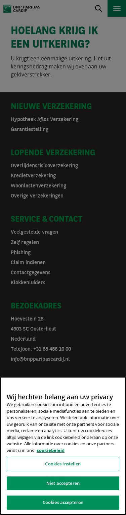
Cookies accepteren (63, 502)
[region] (63, 446)
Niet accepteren (63, 483)
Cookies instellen (63, 464)
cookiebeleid (51, 450)
